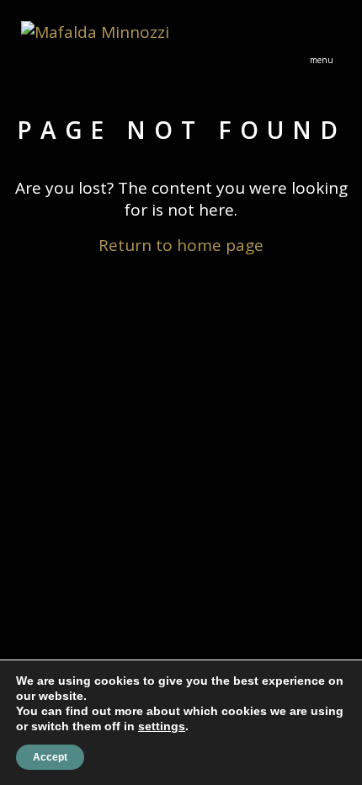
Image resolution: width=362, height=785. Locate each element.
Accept (50, 757)
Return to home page (181, 245)
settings (161, 726)
